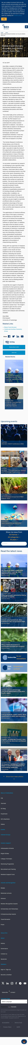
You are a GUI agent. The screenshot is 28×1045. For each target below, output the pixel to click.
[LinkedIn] (7, 983)
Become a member (6, 974)
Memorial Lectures (6, 893)
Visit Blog (12, 342)
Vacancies (4, 959)
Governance (4, 948)
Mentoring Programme (7, 864)
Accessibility (5, 1022)
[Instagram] (12, 983)
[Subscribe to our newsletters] (5, 657)
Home (2, 32)
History (3, 943)
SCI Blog (3, 808)
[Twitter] (3, 984)
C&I (2, 798)
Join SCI (14, 352)
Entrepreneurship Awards (8, 914)
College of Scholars (6, 858)
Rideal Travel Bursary (10, 327)
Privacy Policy (7, 1027)
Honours (3, 898)
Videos (3, 824)
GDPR (18, 1027)
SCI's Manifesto (5, 819)
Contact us (4, 954)
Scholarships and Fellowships (9, 909)
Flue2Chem (4, 813)
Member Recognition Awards (9, 903)
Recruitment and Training (8, 869)
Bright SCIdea (5, 853)
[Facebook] (16, 983)
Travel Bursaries (5, 919)
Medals (3, 888)
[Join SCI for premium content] (5, 667)
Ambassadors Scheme (7, 848)
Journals (3, 803)
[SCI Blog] (20, 983)
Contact (12, 992)
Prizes (2, 924)
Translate (13, 1006)
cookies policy (18, 15)
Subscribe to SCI (14, 347)
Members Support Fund (8, 874)
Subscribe (5, 992)
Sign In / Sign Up (6, 969)
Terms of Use (18, 1022)
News (6, 32)
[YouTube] (25, 983)
